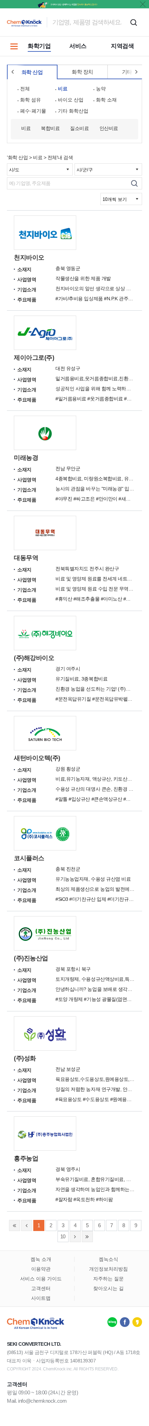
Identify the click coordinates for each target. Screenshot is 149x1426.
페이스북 (125, 1322)
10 (62, 1236)
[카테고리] (14, 46)
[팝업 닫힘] (143, 4)
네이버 (112, 1322)
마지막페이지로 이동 (87, 1236)
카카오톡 (137, 1322)
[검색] (134, 183)
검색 (133, 22)
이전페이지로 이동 (26, 1225)
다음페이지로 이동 (75, 1236)
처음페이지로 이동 (14, 1225)
